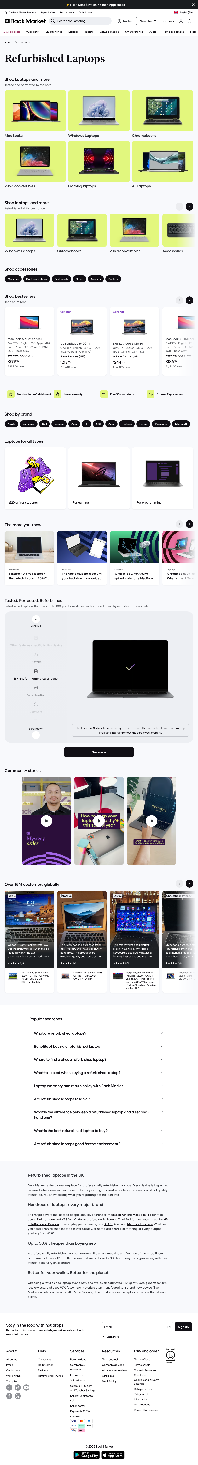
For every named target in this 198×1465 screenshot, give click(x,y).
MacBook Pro (142, 1215)
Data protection (143, 1389)
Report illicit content (146, 1410)
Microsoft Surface (140, 1224)
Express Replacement (170, 394)
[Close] (193, 4)
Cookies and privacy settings (146, 1381)
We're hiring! (13, 1375)
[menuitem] (54, 31)
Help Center (45, 1365)
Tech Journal (110, 1359)
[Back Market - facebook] (9, 1396)
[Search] (53, 21)
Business (167, 21)
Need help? (148, 21)
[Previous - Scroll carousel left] (179, 207)
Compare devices (113, 1365)
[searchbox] (83, 21)
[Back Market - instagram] (9, 1387)
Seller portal (77, 1406)
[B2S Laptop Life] (99, 821)
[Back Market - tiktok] (18, 1387)
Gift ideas (108, 1375)
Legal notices (142, 1404)
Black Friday (109, 1381)
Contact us (44, 1359)
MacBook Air (117, 1215)
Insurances (77, 1375)
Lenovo (112, 1219)
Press (9, 1365)
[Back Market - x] (18, 1396)
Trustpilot (12, 1381)
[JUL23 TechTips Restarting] (151, 821)
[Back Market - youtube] (26, 1387)
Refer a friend (78, 1359)
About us (11, 1359)
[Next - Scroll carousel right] (189, 207)
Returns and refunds (50, 1375)
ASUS (108, 1224)
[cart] (189, 21)
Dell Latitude (46, 1219)
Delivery (43, 1370)
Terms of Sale (142, 1365)
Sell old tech (77, 1380)
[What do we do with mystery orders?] (46, 821)
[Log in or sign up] (181, 21)
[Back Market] (25, 21)
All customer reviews (115, 1370)
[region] (99, 234)
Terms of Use (142, 1359)
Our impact (13, 1370)
